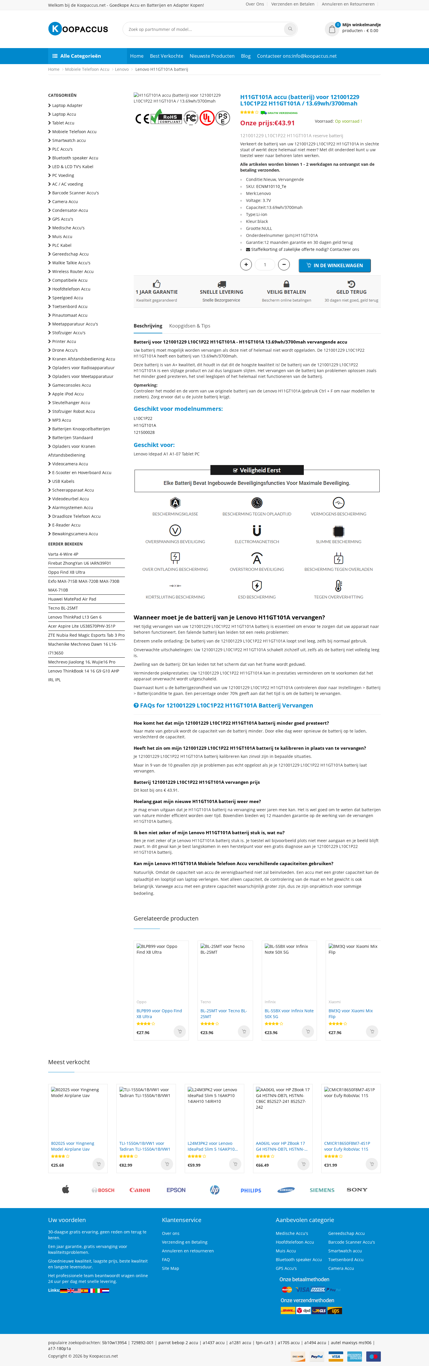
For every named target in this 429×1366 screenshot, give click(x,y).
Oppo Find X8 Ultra (66, 572)
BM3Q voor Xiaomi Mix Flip (351, 1013)
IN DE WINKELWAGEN (338, 265)
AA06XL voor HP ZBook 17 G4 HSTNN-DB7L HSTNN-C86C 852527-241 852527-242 (281, 1146)
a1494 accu (315, 1342)
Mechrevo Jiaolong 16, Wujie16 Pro (81, 662)
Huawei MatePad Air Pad (72, 599)
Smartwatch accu (69, 140)
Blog (246, 56)
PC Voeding (63, 175)
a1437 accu (214, 1342)
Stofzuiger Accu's (69, 332)
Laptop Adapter (67, 105)
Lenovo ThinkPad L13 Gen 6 (75, 617)
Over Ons (255, 4)
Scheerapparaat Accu (73, 490)
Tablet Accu (63, 123)
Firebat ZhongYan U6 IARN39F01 (79, 563)
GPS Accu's (62, 219)
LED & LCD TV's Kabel (72, 166)
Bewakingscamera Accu (75, 533)
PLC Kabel (62, 245)
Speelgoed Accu (67, 297)
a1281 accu (240, 1342)
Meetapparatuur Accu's (75, 324)
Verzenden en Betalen (293, 4)
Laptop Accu (64, 114)
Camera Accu (65, 201)
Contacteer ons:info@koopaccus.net (297, 56)
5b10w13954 (114, 1342)
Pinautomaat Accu (70, 315)
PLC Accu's (62, 149)
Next (227, 92)
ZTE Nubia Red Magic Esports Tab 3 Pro (86, 635)
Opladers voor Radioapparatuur (83, 367)
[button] (353, 28)
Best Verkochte (166, 56)
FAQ (166, 1259)
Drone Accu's (65, 350)
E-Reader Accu (66, 525)
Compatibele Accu (70, 280)
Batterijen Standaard (72, 437)
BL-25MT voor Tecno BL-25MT (223, 1013)
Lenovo (122, 69)
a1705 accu (289, 1342)
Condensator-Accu (70, 210)
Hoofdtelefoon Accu (71, 289)
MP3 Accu (61, 420)
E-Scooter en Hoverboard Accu (81, 472)
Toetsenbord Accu (70, 306)
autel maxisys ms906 (351, 1342)
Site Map (170, 1268)
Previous (138, 92)
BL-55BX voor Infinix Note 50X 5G (289, 1013)
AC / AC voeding (67, 184)
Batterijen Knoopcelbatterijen (81, 429)
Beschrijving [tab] (148, 326)
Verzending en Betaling (184, 1242)
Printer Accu (64, 341)
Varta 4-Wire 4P (63, 554)
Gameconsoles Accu (71, 385)
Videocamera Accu (70, 464)
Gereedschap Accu (70, 254)
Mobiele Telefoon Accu (87, 69)
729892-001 (142, 1342)
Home (137, 56)
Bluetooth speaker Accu (75, 158)
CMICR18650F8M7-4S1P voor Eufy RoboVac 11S (347, 1146)
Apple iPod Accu (68, 394)
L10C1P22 (143, 418)
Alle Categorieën (80, 55)
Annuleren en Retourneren (348, 4)
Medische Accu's (68, 227)
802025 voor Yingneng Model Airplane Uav (72, 1146)
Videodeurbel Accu (70, 498)
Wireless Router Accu (73, 271)
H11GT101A (145, 425)
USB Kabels (63, 481)
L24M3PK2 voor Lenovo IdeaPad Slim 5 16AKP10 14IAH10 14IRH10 (211, 1146)
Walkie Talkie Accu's (71, 262)
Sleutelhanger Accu (71, 402)
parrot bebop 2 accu (178, 1342)
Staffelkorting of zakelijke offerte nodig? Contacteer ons (305, 249)
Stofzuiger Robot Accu (73, 411)
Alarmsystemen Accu (72, 507)
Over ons (170, 1233)
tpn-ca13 (264, 1342)
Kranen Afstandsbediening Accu (83, 359)
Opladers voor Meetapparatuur (83, 376)
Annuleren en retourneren (188, 1251)
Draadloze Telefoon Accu (76, 516)
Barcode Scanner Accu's (75, 193)
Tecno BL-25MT (63, 608)
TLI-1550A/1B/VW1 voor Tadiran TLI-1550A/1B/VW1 (144, 1146)
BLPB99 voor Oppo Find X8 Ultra (159, 1013)
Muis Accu (62, 236)
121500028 (144, 432)
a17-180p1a (59, 1348)
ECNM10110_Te (271, 186)
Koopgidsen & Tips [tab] (189, 326)
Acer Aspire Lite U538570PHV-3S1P (81, 626)
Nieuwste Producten (212, 56)
